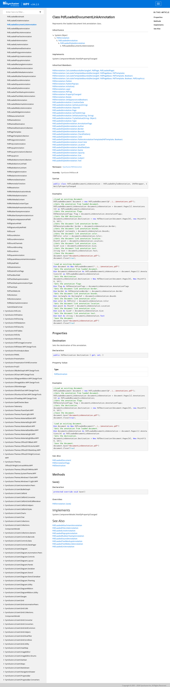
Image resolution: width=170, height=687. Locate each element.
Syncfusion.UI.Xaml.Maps (15, 664)
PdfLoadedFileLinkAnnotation (19, 32)
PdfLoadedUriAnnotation (17, 100)
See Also (157, 28)
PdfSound (11, 231)
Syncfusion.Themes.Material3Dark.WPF (20, 418)
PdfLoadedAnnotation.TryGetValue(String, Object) (74, 118)
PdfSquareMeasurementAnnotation (21, 259)
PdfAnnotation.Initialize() (63, 86)
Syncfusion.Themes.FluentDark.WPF (19, 410)
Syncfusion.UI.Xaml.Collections (17, 521)
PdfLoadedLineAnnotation (17, 44)
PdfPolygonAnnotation (16, 140)
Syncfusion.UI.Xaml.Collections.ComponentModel (17, 527)
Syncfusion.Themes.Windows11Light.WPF (21, 481)
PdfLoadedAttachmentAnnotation (67, 525)
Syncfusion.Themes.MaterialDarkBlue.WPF (22, 430)
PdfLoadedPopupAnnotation (18, 60)
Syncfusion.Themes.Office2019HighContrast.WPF (22, 456)
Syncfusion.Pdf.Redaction (15, 323)
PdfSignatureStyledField (16, 227)
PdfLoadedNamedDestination (19, 48)
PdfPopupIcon (13, 156)
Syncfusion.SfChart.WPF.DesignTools (19, 374)
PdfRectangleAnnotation (17, 171)
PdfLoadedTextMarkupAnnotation (21, 92)
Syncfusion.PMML (12, 354)
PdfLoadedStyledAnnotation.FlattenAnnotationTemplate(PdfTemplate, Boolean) (87, 139)
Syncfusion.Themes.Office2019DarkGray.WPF (23, 450)
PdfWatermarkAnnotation (17, 303)
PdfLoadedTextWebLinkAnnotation (21, 96)
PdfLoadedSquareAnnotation (18, 84)
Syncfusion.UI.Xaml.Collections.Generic (20, 533)
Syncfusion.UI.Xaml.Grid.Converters (19, 624)
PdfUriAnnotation (14, 299)
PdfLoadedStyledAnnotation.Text (66, 160)
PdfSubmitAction (14, 267)
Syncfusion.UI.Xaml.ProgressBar (17, 676)
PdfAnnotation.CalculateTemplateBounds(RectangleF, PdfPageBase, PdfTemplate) (88, 73)
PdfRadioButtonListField (16, 164)
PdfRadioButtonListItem (16, 168)
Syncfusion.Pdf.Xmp (13, 339)
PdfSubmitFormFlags (15, 271)
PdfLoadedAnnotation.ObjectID (66, 107)
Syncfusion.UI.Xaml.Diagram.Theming (20, 580)
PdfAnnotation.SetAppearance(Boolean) (70, 99)
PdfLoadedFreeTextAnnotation (19, 36)
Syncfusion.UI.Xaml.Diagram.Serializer (20, 568)
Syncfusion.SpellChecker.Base (16, 402)
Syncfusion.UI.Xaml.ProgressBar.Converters (22, 680)
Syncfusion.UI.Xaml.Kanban (16, 660)
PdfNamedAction (14, 120)
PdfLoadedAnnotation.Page (64, 110)
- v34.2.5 (34, 4)
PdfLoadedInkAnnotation (17, 40)
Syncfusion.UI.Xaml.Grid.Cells (16, 608)
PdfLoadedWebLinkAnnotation (19, 108)
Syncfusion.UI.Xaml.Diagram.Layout (19, 560)
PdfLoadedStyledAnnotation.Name (67, 150)
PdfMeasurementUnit (15, 116)
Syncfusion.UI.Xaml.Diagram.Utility (18, 584)
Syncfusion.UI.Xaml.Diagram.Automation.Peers (23, 553)
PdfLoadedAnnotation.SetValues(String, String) (73, 115)
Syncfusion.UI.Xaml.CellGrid (16, 493)
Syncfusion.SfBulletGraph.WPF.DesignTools (22, 370)
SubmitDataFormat (14, 307)
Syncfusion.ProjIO (12, 366)
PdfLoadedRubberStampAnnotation (21, 76)
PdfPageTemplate (14, 132)
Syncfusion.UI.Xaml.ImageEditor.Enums (20, 656)
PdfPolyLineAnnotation (16, 144)
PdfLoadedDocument (61, 460)
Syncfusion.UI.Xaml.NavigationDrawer (20, 672)
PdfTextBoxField (13, 275)
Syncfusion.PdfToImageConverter (18, 343)
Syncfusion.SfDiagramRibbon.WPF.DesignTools (23, 378)
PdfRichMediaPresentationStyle (19, 207)
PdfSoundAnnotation (15, 239)
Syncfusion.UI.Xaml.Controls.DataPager (20, 545)
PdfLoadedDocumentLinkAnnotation (22, 24)
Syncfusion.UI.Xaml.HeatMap (16, 648)
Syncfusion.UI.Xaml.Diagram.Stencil (19, 572)
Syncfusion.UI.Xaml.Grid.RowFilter (18, 636)
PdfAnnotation (63, 38)
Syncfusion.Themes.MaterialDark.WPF (20, 426)
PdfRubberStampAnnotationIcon (20, 215)
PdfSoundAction (13, 235)
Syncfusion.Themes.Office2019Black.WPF (21, 442)
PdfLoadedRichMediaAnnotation (20, 72)
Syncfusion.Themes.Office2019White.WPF (21, 469)
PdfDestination (60, 374)
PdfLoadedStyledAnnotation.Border (68, 129)
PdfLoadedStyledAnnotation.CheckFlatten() (71, 134)
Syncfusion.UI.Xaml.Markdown (17, 668)
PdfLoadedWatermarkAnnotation (20, 104)
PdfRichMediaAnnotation (17, 195)
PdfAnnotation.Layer (61, 89)
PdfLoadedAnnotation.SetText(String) (68, 113)
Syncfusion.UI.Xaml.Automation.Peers (20, 485)
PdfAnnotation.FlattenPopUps (65, 83)
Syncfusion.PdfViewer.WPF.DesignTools (20, 346)
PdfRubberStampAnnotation (18, 211)
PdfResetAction (13, 187)
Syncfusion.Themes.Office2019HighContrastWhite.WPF (19, 464)
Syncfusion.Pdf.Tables (13, 331)
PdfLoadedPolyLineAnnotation (19, 56)
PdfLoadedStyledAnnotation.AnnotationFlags (72, 123)
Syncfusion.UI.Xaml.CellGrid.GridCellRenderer (23, 501)
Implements (158, 25)
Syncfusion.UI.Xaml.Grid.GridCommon (20, 628)
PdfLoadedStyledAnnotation (18, 88)
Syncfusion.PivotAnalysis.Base (17, 350)
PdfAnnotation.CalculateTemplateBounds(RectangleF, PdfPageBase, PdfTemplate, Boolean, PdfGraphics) (98, 78)
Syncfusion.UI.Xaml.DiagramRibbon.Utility (21, 592)
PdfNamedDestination (16, 124)
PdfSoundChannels (14, 243)
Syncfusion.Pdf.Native (13, 315)
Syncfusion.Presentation (14, 358)
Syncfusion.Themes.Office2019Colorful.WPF (22, 446)
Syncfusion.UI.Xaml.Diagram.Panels (19, 564)
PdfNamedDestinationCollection (20, 128)
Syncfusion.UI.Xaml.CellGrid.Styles (18, 509)
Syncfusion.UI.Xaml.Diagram (16, 549)
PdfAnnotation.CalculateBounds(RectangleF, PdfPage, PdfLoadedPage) (83, 70)
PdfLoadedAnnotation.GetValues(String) (70, 105)
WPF (26, 4)
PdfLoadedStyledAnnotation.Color (67, 136)
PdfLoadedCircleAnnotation (18, 20)
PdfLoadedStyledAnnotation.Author (68, 126)
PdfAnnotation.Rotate (61, 97)
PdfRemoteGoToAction (16, 183)
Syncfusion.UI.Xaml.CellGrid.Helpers (19, 505)
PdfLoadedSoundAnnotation (18, 80)
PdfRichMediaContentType (17, 203)
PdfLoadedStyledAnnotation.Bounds (68, 131)
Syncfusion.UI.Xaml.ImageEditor (17, 652)
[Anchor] (51, 333)
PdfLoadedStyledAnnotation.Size (66, 155)
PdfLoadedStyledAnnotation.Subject (68, 158)
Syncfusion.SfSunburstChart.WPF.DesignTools (23, 394)
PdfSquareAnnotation (15, 255)
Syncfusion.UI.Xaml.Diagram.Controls (20, 556)
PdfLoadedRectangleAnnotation (20, 64)
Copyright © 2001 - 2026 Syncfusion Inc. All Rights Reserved (144, 685)
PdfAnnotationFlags (61, 463)
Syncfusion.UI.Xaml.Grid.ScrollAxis (18, 640)
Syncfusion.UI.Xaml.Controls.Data (18, 541)
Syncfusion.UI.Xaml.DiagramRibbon (19, 588)
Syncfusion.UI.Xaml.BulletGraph (17, 489)
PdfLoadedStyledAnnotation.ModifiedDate (71, 147)
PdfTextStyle (12, 287)
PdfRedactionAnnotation (17, 175)
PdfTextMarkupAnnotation (18, 279)
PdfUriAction (12, 295)
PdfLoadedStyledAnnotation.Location (68, 144)
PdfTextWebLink (13, 291)
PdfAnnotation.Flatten (62, 81)
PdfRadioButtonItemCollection (19, 160)
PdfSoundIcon (12, 251)
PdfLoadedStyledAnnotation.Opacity (68, 152)
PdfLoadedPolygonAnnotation (19, 52)
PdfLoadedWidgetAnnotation (18, 112)
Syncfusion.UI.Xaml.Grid (14, 600)
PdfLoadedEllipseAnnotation (18, 28)
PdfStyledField (12, 263)
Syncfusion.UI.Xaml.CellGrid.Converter (20, 497)
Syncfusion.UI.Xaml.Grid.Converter (18, 620)
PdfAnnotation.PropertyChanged (66, 94)
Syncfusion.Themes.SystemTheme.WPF (20, 473)
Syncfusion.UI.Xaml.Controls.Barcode (19, 537)
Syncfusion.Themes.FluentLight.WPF (19, 414)
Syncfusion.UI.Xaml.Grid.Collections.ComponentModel (19, 614)
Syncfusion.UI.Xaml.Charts (15, 513)
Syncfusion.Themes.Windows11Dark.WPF (21, 477)
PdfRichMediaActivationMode (19, 191)
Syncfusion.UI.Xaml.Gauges (16, 596)
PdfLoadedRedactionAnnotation (20, 68)
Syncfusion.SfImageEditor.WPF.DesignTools (22, 382)
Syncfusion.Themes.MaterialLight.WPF (20, 434)
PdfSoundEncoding (14, 247)
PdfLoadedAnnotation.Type (64, 121)
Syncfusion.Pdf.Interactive (72, 167)
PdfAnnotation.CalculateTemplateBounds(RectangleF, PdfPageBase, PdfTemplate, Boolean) (92, 76)
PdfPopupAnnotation (15, 148)
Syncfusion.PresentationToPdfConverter (21, 362)
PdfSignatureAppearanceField (19, 219)
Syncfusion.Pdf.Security (14, 327)
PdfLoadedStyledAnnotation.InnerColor (69, 142)
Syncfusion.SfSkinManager (15, 386)
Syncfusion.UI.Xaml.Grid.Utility (17, 644)
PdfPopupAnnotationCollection (19, 152)
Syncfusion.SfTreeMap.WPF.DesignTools (21, 398)
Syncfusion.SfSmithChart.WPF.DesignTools (22, 390)
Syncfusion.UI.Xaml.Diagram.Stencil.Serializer (22, 576)
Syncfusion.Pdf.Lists (13, 311)
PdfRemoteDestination (16, 179)
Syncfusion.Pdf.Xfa (12, 335)
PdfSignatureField (14, 223)
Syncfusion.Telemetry (13, 406)
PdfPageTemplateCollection (18, 136)
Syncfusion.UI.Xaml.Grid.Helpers (18, 632)
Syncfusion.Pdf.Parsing (14, 319)
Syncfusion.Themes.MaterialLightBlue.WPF (22, 438)
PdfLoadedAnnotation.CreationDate (68, 102)
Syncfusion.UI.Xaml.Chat (14, 517)
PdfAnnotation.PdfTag (62, 91)
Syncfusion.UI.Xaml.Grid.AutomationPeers (21, 604)
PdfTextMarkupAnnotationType (19, 283)
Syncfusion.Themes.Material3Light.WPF (20, 422)
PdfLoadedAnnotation (68, 40)
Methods (157, 21)
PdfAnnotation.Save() (61, 503)
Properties (158, 17)
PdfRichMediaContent (16, 199)
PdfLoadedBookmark (15, 16)
